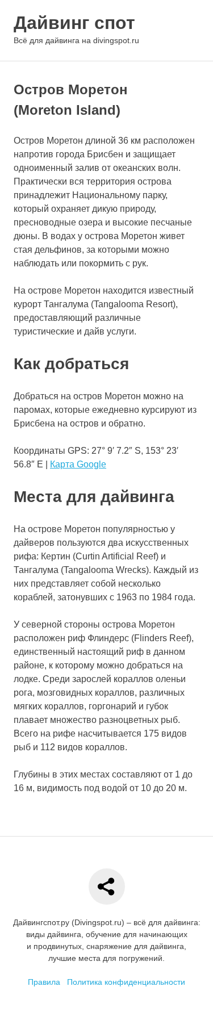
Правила (44, 981)
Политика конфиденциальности (126, 981)
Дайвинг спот (74, 22)
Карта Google (78, 464)
